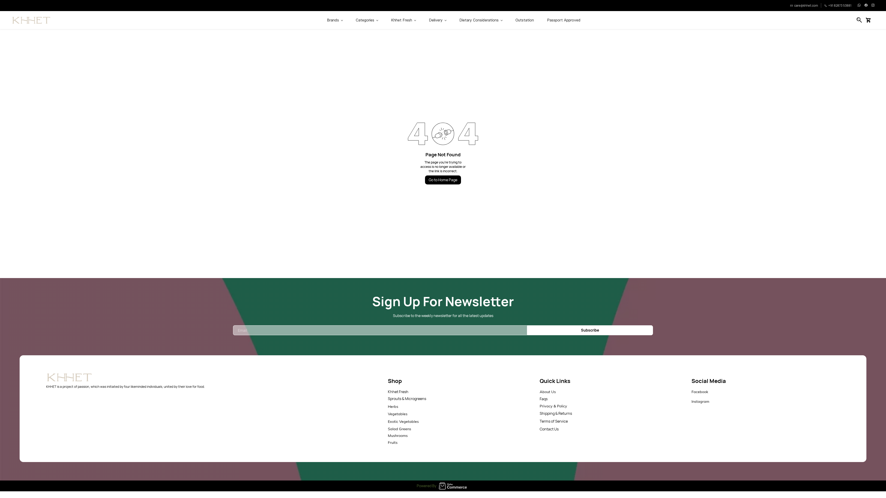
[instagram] (872, 5)
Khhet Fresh (398, 391)
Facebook (699, 391)
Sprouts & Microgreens (407, 398)
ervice (562, 421)
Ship (543, 413)
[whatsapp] (859, 5)
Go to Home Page (443, 179)
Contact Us (549, 429)
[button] (869, 20)
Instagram (700, 401)
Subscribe (590, 330)
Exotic (393, 421)
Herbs (393, 406)
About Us (548, 391)
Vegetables (397, 414)
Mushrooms (398, 435)
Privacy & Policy (553, 406)
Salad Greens (399, 429)
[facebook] (866, 5)
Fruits (393, 442)
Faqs (544, 398)
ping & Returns (559, 413)
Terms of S (548, 421)
